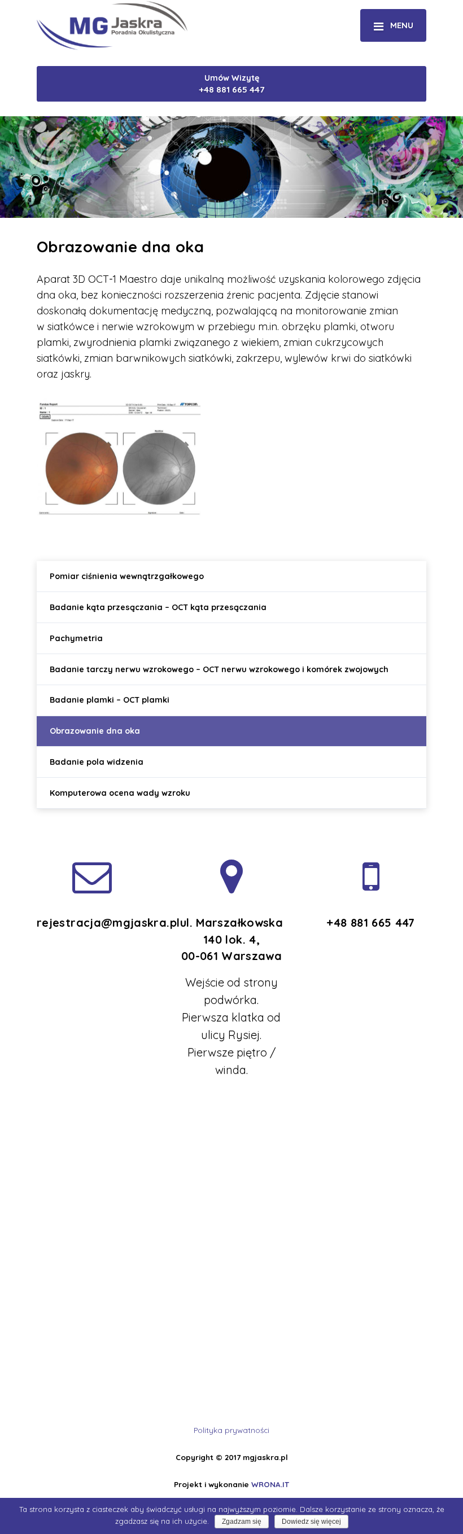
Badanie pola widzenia (96, 762)
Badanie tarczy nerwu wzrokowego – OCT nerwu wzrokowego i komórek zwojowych (219, 669)
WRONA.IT (270, 1484)
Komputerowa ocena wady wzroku (120, 793)
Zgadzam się (241, 1522)
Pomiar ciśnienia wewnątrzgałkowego (127, 576)
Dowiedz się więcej (311, 1522)
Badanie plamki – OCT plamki (109, 700)
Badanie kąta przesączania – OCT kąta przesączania (158, 607)
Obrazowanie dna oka (95, 731)
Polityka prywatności (231, 1430)
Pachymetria (76, 638)
